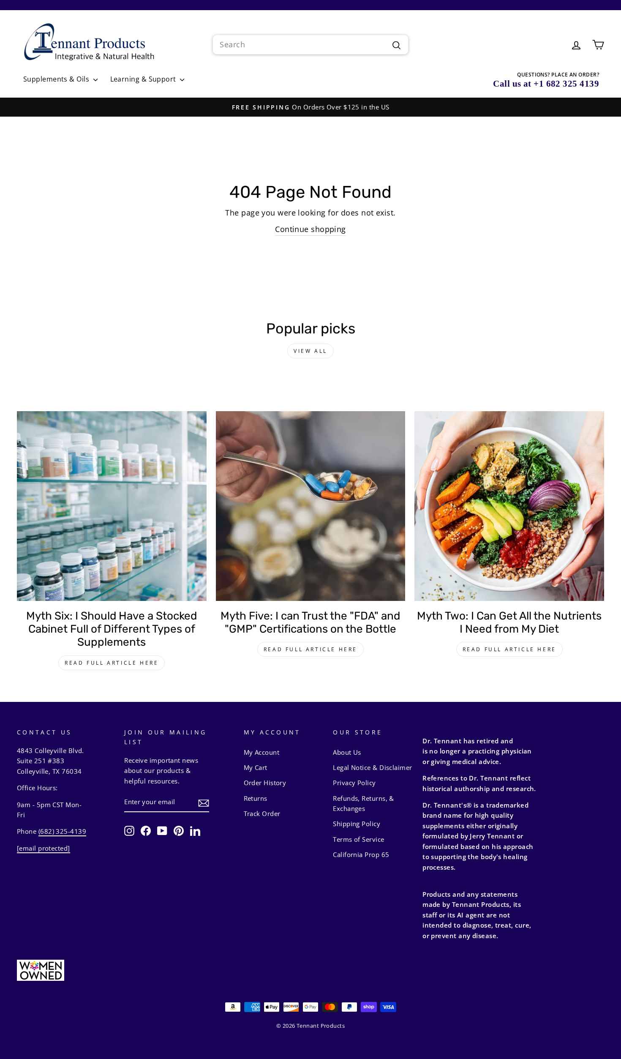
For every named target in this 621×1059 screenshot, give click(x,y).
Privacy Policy (354, 782)
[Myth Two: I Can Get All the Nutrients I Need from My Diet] (509, 506)
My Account (262, 752)
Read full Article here (111, 662)
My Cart (255, 767)
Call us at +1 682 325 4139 (546, 84)
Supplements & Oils (57, 79)
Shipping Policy (356, 823)
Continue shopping (310, 229)
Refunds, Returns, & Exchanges (363, 803)
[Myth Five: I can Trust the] (311, 506)
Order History (265, 782)
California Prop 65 (361, 854)
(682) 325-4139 (62, 831)
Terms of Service (358, 839)
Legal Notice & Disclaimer (372, 767)
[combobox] (310, 45)
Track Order (262, 813)
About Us (347, 752)
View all (310, 351)
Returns (255, 798)
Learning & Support (144, 79)
